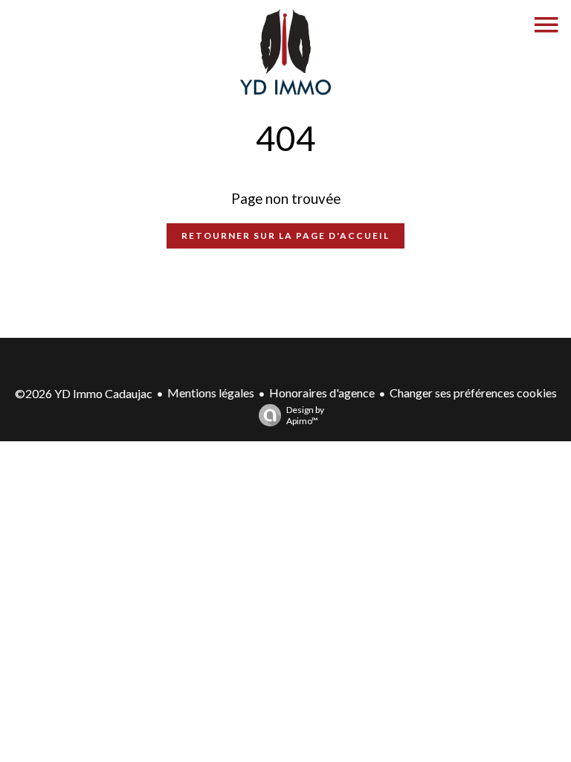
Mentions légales (210, 392)
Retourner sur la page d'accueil (285, 235)
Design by (305, 415)
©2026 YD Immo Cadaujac (83, 393)
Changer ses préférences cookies (473, 392)
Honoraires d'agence (322, 392)
